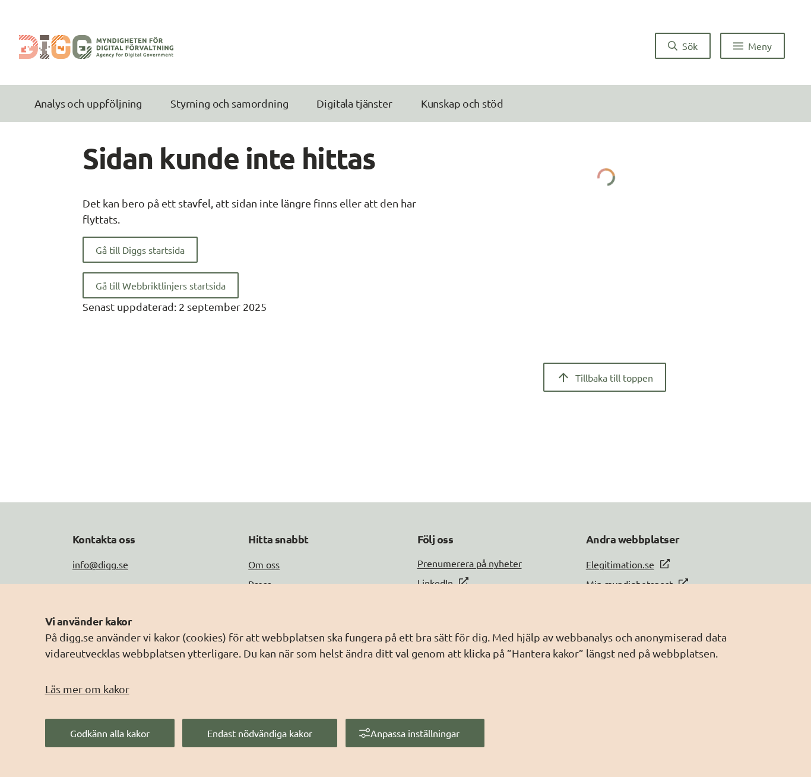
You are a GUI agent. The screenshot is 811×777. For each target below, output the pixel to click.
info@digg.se (100, 564)
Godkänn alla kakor (110, 733)
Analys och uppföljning (88, 103)
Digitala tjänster (354, 103)
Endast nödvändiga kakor (259, 733)
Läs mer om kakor (87, 688)
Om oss (264, 564)
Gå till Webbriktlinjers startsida (161, 285)
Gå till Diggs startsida (140, 250)
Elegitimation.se (620, 564)
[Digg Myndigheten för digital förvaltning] (96, 46)
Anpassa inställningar (415, 733)
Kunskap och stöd (462, 103)
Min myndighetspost (629, 584)
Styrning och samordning (229, 103)
